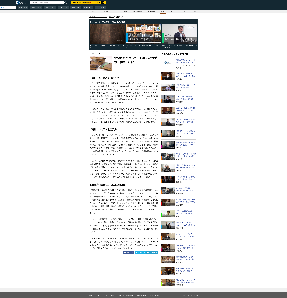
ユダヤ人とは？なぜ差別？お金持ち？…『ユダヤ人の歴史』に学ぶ (185, 109)
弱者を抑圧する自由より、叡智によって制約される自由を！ (185, 270)
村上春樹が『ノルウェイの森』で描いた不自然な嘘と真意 (185, 281)
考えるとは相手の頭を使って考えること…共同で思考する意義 (185, 121)
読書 (106, 11)
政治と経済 (100, 7)
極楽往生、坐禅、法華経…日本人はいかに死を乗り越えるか (185, 132)
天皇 (113, 151)
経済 (185, 11)
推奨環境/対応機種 (141, 295)
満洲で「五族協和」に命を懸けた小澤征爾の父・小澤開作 (185, 166)
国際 (125, 11)
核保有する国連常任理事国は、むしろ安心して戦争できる (185, 143)
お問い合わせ (114, 295)
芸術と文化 (88, 7)
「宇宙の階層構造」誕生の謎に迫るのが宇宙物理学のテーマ (185, 212)
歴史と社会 (23, 7)
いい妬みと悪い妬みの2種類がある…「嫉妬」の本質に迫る (186, 155)
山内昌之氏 (94, 141)
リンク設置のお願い (154, 295)
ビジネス (174, 11)
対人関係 (151, 11)
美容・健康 (137, 11)
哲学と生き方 (36, 7)
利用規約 (91, 295)
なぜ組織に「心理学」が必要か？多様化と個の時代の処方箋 (185, 189)
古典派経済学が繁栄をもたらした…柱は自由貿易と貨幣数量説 (185, 247)
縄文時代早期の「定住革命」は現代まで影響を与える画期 (185, 258)
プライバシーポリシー (102, 295)
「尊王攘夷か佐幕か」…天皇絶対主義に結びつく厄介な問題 (185, 86)
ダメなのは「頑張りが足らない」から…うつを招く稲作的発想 (185, 224)
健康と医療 (63, 7)
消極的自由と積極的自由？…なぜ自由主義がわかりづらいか (185, 75)
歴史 (162, 11)
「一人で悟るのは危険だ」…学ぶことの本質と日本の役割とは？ (185, 98)
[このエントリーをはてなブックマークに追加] (152, 253)
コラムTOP (94, 11)
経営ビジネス (50, 7)
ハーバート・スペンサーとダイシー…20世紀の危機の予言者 (185, 235)
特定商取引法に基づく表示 (127, 295)
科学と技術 (76, 7)
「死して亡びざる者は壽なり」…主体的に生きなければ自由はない (185, 178)
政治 (195, 11)
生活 (115, 11)
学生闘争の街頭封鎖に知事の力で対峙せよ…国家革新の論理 (185, 201)
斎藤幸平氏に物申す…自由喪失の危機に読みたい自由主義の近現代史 (185, 61)
